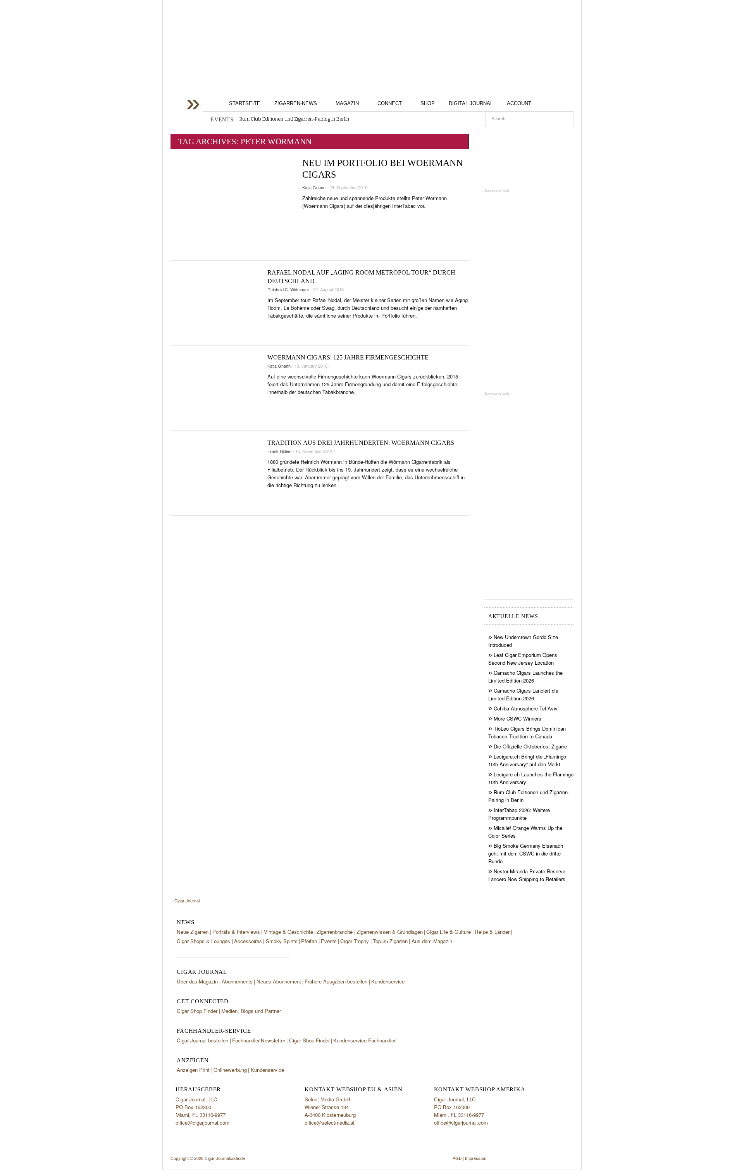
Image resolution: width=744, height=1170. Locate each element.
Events (329, 941)
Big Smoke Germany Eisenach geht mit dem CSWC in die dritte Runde (525, 853)
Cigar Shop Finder (197, 1010)
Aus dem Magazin (432, 941)
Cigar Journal (232, 61)
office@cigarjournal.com (202, 1122)
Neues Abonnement (279, 981)
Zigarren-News (295, 103)
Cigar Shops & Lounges (203, 941)
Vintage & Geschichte (288, 931)
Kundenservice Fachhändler (364, 1040)
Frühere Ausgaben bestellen (336, 981)
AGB (457, 1158)
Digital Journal (471, 103)
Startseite (244, 103)
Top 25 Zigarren (390, 941)
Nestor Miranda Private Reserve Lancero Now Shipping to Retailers (526, 875)
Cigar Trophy (354, 941)
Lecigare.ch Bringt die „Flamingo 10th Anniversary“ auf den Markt (527, 760)
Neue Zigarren (192, 931)
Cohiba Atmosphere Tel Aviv (526, 708)
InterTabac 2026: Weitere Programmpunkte (519, 813)
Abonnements (237, 981)
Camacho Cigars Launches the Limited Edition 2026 (525, 676)
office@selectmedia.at (330, 1122)
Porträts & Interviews (236, 931)
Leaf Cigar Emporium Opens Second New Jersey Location (522, 658)
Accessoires (248, 941)
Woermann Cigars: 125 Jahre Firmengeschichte (348, 357)
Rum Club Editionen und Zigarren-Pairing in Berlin (294, 119)
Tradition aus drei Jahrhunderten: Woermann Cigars (360, 442)
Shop (427, 103)
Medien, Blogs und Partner (251, 1010)
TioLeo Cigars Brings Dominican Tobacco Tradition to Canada (527, 732)
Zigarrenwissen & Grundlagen (389, 931)
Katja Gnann (314, 187)
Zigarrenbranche (335, 931)
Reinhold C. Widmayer (288, 289)
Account (519, 103)
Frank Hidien (279, 451)
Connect (389, 103)
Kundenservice (388, 981)
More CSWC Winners (517, 718)
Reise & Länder (492, 931)
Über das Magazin (197, 981)
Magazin (347, 103)
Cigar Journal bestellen (202, 1040)
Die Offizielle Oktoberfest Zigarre (530, 746)
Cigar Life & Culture (448, 931)
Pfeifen (309, 941)
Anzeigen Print (193, 1069)
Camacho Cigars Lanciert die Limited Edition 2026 (523, 694)
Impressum (475, 1158)
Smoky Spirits (282, 941)
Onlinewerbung (230, 1069)
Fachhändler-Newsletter (258, 1040)
